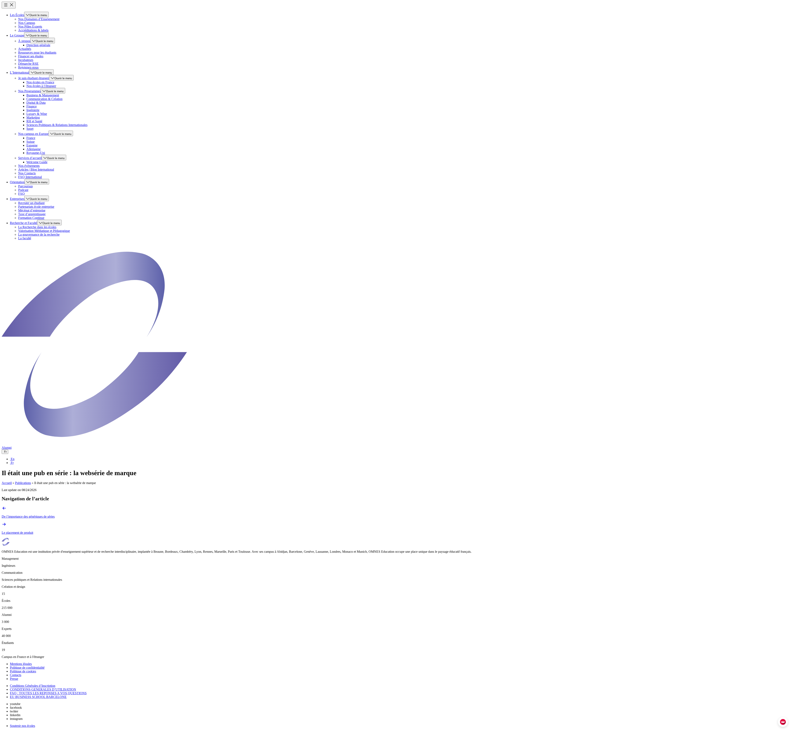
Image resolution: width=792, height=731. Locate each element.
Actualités (24, 49)
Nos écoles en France (40, 82)
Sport (29, 128)
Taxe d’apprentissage (32, 214)
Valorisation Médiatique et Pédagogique (44, 231)
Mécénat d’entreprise (31, 210)
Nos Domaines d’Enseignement (38, 19)
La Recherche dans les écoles (37, 227)
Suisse (30, 141)
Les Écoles (17, 15)
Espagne (32, 145)
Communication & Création (44, 99)
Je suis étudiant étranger (33, 78)
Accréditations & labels (33, 30)
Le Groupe (17, 35)
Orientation (17, 182)
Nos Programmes (29, 91)
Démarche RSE (28, 63)
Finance (31, 106)
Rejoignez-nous (28, 67)
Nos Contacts (27, 173)
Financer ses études (30, 56)
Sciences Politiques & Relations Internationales (56, 125)
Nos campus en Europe (33, 134)
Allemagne (33, 149)
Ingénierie (32, 110)
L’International (19, 72)
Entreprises (17, 199)
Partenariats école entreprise (36, 206)
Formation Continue (31, 218)
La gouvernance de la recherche (39, 234)
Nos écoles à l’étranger (41, 86)
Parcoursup (25, 186)
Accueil (7, 483)
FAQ (21, 193)
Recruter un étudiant (31, 203)
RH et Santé (34, 121)
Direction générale (38, 45)
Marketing (33, 117)
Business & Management (42, 95)
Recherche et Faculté (23, 223)
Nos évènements (29, 166)
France (30, 138)
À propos (24, 41)
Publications (23, 483)
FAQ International (30, 177)
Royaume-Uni (35, 153)
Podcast (23, 190)
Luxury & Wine (36, 114)
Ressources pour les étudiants (37, 52)
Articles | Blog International (36, 169)
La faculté (24, 238)
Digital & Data (36, 102)
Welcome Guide (36, 162)
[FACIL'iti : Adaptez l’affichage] (783, 722)
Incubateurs (25, 60)
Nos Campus (26, 23)
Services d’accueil (30, 158)
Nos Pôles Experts (30, 26)
